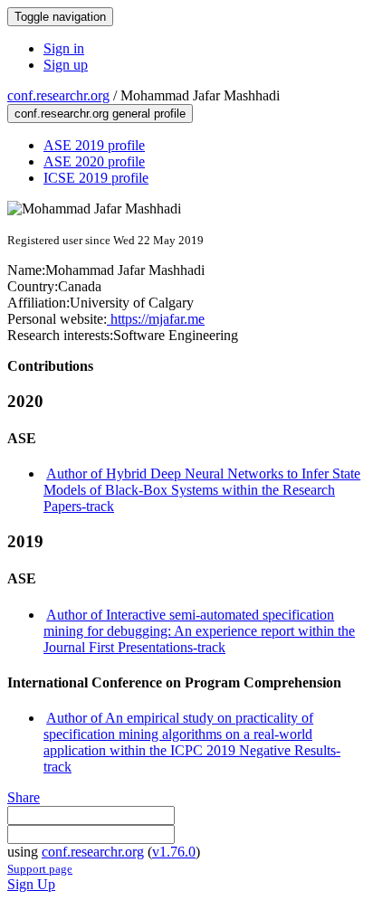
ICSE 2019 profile (95, 177)
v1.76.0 (174, 851)
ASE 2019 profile (94, 145)
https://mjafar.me (156, 319)
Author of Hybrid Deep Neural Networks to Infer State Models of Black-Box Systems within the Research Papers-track (201, 490)
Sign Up (31, 884)
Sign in (63, 48)
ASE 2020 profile (94, 161)
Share (23, 797)
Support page (39, 869)
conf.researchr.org (58, 95)
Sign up (65, 64)
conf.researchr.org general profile (100, 113)
